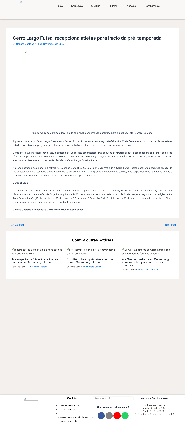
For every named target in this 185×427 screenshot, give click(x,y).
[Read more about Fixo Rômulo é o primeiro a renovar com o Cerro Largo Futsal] (92, 251)
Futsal (113, 6)
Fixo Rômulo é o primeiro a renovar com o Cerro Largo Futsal (91, 261)
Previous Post (15, 225)
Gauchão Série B (19, 266)
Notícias (131, 6)
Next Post (172, 225)
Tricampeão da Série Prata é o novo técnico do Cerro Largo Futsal (36, 261)
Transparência (152, 6)
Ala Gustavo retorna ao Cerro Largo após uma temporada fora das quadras (146, 262)
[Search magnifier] (132, 397)
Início (60, 6)
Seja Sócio (77, 6)
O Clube (95, 6)
